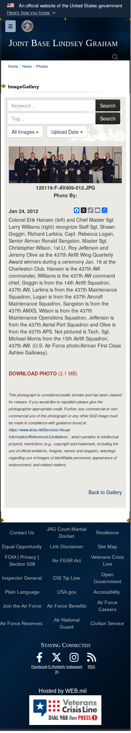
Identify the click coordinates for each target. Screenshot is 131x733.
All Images (23, 131)
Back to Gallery (105, 492)
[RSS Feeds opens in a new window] (91, 659)
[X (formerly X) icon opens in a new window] (57, 659)
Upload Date (65, 131)
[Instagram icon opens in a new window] (74, 659)
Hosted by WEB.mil (63, 691)
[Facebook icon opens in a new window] (39, 659)
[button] (32, 12)
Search (108, 105)
